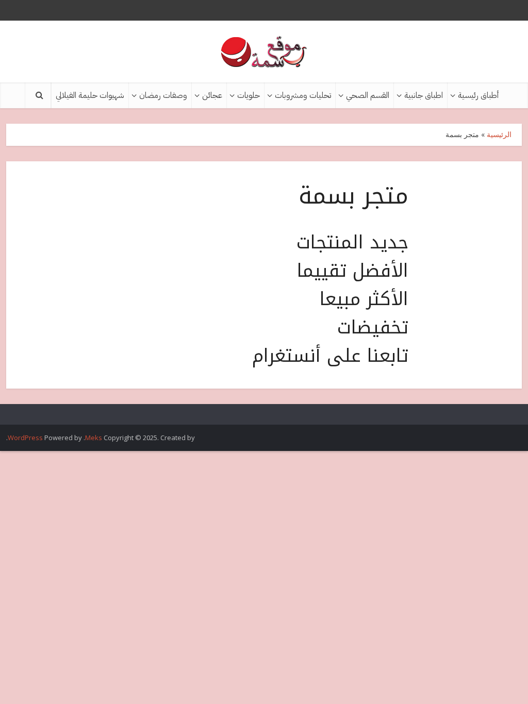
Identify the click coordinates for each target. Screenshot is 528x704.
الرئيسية (499, 134)
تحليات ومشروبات (303, 95)
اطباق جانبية (423, 95)
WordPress (25, 437)
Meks (93, 437)
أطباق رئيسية (478, 95)
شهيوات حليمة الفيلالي (90, 95)
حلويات (248, 95)
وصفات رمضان (163, 95)
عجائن (212, 95)
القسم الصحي (367, 95)
